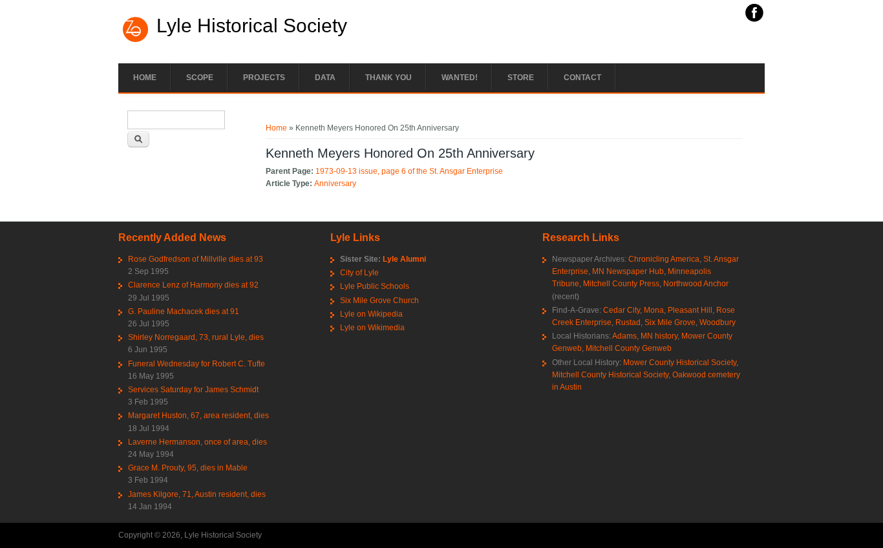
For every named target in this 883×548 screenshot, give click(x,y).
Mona (654, 310)
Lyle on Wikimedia (372, 327)
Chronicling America (663, 259)
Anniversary (335, 183)
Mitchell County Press (621, 283)
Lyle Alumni (404, 259)
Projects (264, 77)
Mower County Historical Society (679, 362)
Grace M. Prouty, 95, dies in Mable (188, 467)
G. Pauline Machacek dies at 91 (183, 311)
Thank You (388, 77)
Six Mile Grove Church (379, 300)
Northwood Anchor (696, 283)
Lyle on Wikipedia (371, 314)
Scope (199, 77)
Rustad (628, 322)
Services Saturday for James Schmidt (193, 389)
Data (325, 77)
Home (144, 77)
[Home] (136, 40)
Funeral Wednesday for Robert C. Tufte (196, 363)
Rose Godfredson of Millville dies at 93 (195, 259)
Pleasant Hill (690, 310)
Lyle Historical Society (251, 26)
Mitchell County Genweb (629, 348)
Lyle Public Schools (374, 286)
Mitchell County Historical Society (610, 374)
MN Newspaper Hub (628, 271)
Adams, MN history (644, 336)
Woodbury (717, 322)
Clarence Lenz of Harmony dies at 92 (193, 285)
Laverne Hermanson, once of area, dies (197, 442)
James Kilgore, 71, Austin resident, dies (197, 494)
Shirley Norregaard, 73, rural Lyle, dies (196, 337)
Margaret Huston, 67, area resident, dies (198, 415)
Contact (582, 77)
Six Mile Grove (670, 322)
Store (520, 77)
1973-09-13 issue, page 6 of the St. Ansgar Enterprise (409, 171)
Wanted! (460, 77)
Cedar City (621, 310)
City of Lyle (359, 272)
